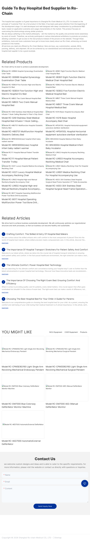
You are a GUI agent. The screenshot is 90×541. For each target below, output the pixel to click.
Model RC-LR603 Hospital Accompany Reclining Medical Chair (65, 160)
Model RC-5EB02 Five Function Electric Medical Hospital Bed (65, 92)
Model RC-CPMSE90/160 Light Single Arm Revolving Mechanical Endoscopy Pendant (23, 368)
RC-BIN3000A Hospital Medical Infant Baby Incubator (64, 146)
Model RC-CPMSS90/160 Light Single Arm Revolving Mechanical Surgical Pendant (66, 368)
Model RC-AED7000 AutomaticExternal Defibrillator (21, 442)
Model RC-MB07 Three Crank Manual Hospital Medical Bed (64, 106)
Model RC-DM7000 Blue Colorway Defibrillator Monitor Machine (19, 405)
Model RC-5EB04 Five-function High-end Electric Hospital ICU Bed (22, 92)
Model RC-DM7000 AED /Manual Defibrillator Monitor (62, 405)
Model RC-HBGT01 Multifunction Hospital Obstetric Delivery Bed (22, 133)
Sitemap (58, 537)
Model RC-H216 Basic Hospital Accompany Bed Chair (61, 119)
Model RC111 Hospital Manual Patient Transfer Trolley (20, 160)
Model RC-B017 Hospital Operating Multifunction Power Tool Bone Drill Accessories (19, 201)
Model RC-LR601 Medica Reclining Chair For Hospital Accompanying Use (66, 174)
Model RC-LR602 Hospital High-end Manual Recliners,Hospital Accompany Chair (21, 187)
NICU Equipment (55, 332)
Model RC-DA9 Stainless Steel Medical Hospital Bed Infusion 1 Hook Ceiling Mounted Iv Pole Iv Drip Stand (20, 120)
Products (83, 332)
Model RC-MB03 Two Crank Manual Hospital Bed (19, 103)
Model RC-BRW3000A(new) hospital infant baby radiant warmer (20, 146)
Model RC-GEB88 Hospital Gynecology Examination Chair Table (21, 79)
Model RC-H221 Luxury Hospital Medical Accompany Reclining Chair (21, 174)
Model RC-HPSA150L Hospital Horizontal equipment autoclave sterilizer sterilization (67, 133)
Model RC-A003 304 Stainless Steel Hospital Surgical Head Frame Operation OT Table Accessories (65, 187)
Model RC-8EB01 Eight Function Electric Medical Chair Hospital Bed (65, 79)
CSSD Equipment (71, 332)
